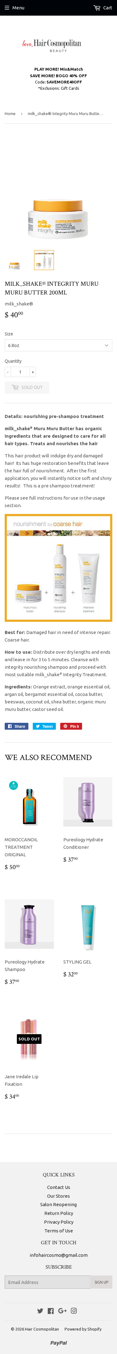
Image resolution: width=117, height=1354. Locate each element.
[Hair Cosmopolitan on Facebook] (50, 1311)
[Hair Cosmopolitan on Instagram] (74, 1311)
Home (10, 113)
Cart (107, 7)
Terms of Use (58, 1230)
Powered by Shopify (83, 1329)
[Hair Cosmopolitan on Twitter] (40, 1311)
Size (9, 333)
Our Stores (58, 1196)
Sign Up (101, 1282)
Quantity (13, 361)
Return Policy (58, 1213)
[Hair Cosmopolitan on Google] (62, 1311)
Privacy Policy (58, 1222)
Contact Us (58, 1187)
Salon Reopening (58, 1204)
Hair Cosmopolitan (42, 1329)
